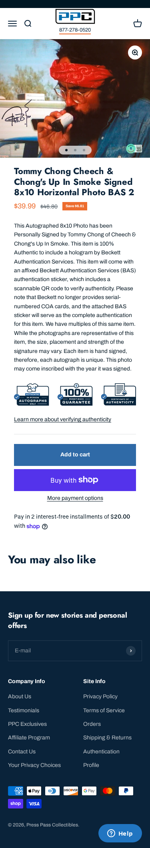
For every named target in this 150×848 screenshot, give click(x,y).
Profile (91, 765)
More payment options (75, 498)
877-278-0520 (75, 30)
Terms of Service (104, 710)
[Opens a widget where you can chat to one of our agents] (120, 834)
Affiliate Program (29, 738)
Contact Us (22, 752)
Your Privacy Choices (34, 765)
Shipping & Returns (107, 738)
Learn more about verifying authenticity (62, 419)
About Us (19, 696)
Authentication (101, 752)
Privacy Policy (100, 696)
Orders (92, 724)
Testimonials (23, 710)
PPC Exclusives (27, 724)
